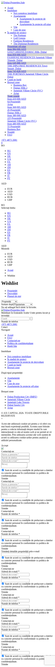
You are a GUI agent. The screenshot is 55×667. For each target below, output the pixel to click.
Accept (4, 445)
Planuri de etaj (14, 296)
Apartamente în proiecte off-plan (23, 386)
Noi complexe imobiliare (19, 356)
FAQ (9, 337)
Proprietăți (12, 290)
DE (9, 156)
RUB (10, 197)
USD (9, 194)
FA (8, 161)
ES (8, 170)
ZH (9, 167)
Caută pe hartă (14, 364)
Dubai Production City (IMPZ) (22, 396)
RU (9, 150)
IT (8, 175)
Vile (9, 380)
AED (10, 191)
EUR (9, 189)
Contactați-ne (13, 340)
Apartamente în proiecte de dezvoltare (25, 362)
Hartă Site (12, 346)
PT (8, 178)
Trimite (4, 478)
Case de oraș (13, 383)
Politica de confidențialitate (20, 343)
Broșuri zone (13, 367)
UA (9, 159)
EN (9, 153)
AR (9, 164)
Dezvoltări (12, 293)
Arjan (10, 407)
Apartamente (13, 378)
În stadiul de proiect (16, 359)
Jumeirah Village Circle (18, 399)
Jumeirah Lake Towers (18, 402)
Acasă (10, 335)
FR (8, 173)
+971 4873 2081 (9, 140)
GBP (9, 200)
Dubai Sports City (16, 405)
